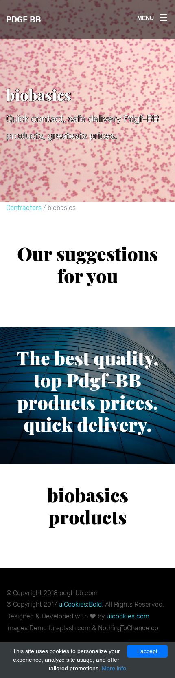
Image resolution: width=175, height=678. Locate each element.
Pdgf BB (23, 19)
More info (114, 668)
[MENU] (163, 16)
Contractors (24, 208)
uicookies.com (128, 616)
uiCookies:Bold (80, 604)
